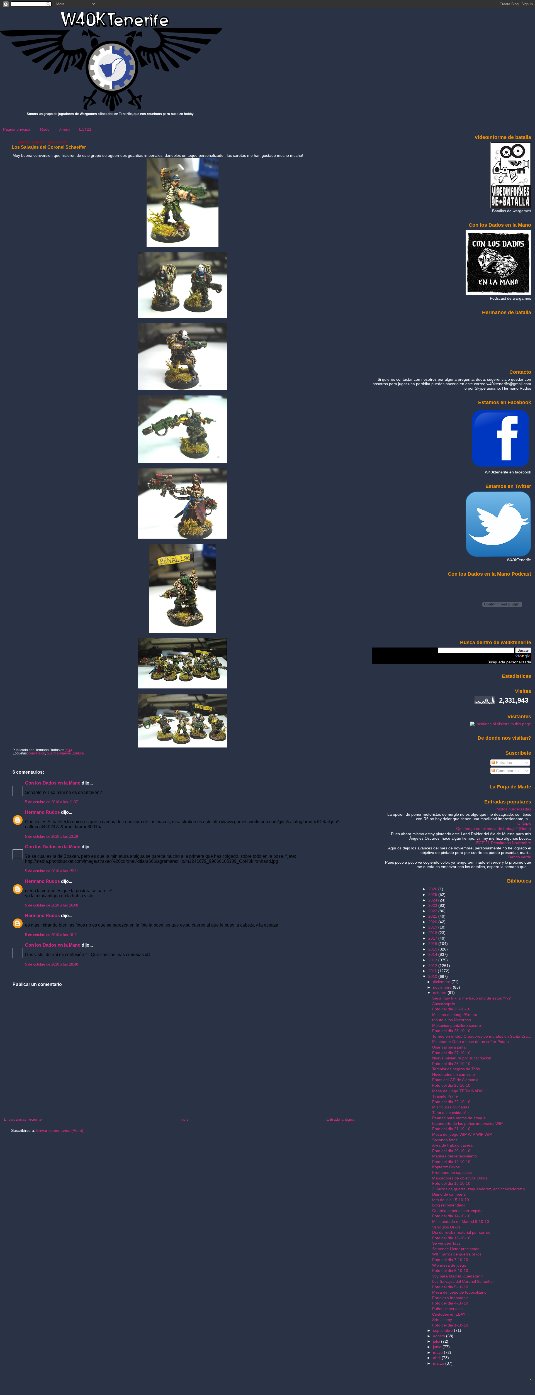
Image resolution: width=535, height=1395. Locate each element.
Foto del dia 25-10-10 (451, 1085)
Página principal (17, 129)
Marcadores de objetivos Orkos (459, 1178)
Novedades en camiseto (453, 1074)
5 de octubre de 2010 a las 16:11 (51, 935)
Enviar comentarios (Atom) (59, 1130)
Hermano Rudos (42, 812)
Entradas (503, 762)
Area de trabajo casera (452, 1145)
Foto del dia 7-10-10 (450, 1259)
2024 (433, 900)
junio (437, 1347)
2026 (433, 889)
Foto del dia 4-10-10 (450, 1303)
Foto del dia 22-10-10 (451, 1102)
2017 (433, 938)
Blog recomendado (449, 1205)
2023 (433, 905)
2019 (433, 927)
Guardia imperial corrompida (457, 1210)
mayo (438, 1352)
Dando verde (519, 857)
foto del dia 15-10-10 (450, 1200)
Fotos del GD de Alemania (455, 1080)
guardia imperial (59, 753)
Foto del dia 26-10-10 (451, 1063)
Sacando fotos (445, 1140)
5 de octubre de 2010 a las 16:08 (51, 905)
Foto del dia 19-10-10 (451, 1161)
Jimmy (64, 129)
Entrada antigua (340, 1119)
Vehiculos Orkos (446, 1227)
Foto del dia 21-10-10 (451, 1129)
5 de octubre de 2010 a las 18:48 (51, 964)
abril (437, 1357)
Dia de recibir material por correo (461, 1232)
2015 (433, 949)
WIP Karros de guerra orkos (456, 1254)
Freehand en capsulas (452, 1172)
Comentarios (507, 770)
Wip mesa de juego (449, 1265)
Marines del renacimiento (454, 1156)
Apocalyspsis (443, 1003)
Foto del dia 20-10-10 (451, 1151)
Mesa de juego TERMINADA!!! (459, 1091)
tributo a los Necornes (451, 1020)
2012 (433, 965)
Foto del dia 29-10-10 (451, 1009)
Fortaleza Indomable (450, 1298)
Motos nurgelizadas (514, 809)
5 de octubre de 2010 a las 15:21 (51, 871)
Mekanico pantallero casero (456, 1025)
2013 (433, 960)
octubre (440, 992)
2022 (433, 911)
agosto (439, 1336)
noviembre (443, 987)
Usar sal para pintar (449, 1047)
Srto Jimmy (442, 1319)
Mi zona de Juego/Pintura (454, 1014)
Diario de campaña (449, 1194)
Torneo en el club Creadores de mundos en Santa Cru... (481, 1036)
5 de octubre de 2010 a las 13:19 (51, 837)
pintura (78, 753)
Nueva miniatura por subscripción (461, 1058)
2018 (433, 932)
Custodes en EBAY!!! (450, 1314)
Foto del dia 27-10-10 (451, 1052)
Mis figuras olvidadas (450, 1107)
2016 (433, 943)
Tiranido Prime (445, 1096)
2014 (433, 954)
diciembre (442, 981)
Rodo (45, 129)
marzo (439, 1363)
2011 (433, 971)
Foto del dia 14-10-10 (451, 1216)
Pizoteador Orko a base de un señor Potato (470, 1041)
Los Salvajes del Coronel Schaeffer (49, 147)
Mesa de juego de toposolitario (459, 1292)
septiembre (443, 1330)
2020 (433, 922)
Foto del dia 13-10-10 (451, 1238)
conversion (36, 753)
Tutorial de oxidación (450, 1112)
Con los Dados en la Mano (53, 783)
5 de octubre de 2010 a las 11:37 (51, 802)
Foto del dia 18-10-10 (451, 1183)
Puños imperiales (447, 1308)
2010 (433, 976)
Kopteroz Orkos (446, 1167)
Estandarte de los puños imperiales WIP (467, 1123)
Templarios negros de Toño (456, 1069)
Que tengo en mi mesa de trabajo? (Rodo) (493, 828)
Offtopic (524, 823)
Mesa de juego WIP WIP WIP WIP (462, 1134)
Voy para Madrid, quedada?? (457, 1276)
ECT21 (85, 129)
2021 (433, 916)
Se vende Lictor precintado (456, 1249)
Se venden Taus (446, 1243)
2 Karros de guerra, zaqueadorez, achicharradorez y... (480, 1189)
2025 (433, 894)
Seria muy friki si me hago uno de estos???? (471, 998)
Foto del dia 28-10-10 (451, 1030)
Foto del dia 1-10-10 (450, 1325)
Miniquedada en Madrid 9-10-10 (460, 1221)
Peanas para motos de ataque (459, 1118)
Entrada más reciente (23, 1119)
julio (437, 1341)
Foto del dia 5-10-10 (450, 1287)
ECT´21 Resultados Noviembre (503, 843)
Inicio (184, 1119)
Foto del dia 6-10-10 (450, 1270)
